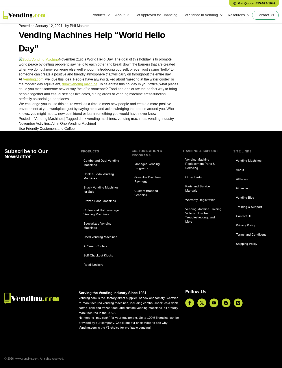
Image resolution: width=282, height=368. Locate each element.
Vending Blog (245, 197)
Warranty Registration (200, 199)
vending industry (161, 119)
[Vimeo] (238, 302)
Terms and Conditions (251, 234)
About (119, 15)
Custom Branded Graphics (146, 193)
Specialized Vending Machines (97, 225)
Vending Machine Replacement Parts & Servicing (200, 164)
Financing (243, 188)
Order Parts (193, 177)
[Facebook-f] (189, 302)
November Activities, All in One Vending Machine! (57, 123)
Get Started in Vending (200, 15)
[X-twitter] (201, 302)
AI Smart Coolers (95, 246)
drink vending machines (97, 119)
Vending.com (33, 79)
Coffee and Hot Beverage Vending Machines (101, 212)
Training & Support (249, 207)
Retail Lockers (93, 264)
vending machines (132, 119)
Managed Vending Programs (147, 166)
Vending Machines (48, 119)
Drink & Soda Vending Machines (98, 176)
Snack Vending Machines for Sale (101, 189)
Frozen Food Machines (99, 201)
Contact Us (243, 216)
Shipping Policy (246, 243)
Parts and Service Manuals (197, 188)
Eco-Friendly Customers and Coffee (47, 128)
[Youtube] (214, 302)
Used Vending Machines (100, 237)
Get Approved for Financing (156, 15)
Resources (236, 15)
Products (98, 15)
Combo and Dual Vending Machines (101, 163)
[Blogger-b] (226, 302)
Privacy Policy (245, 225)
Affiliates (242, 179)
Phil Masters (79, 26)
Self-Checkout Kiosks (98, 255)
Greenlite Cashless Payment (147, 179)
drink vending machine (79, 84)
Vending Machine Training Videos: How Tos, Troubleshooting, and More (203, 215)
